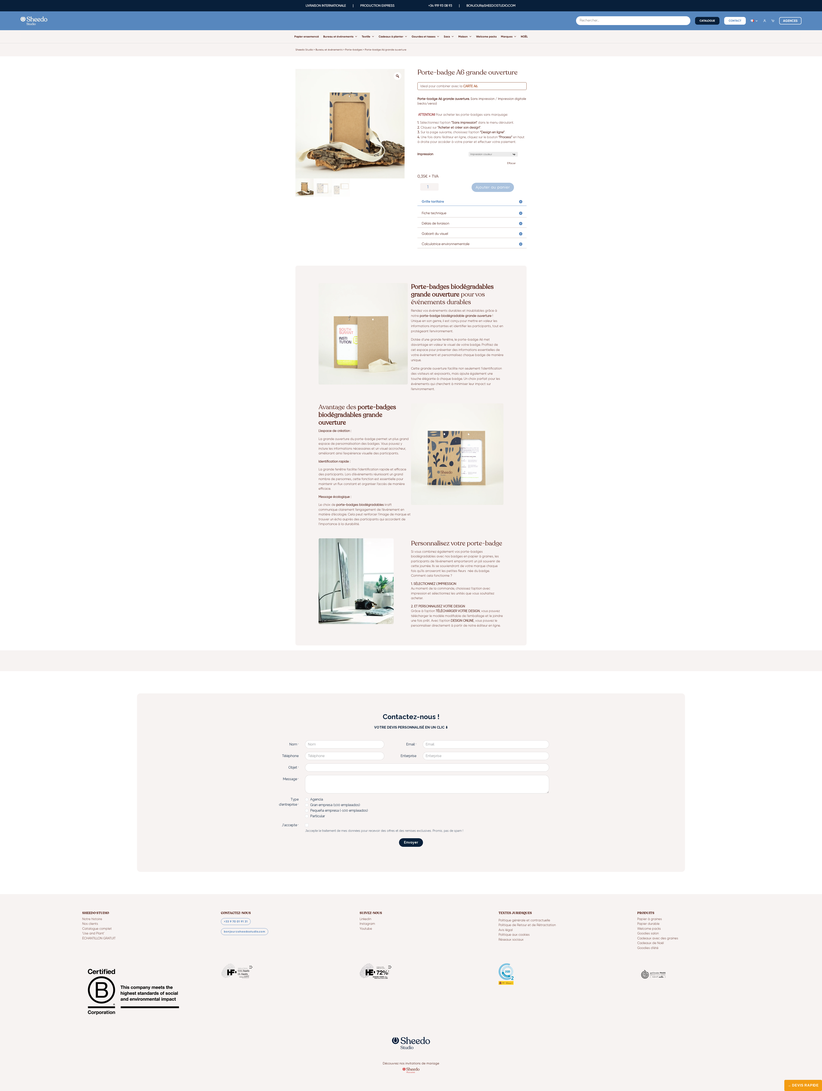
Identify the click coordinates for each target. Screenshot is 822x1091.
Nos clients (90, 923)
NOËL (524, 36)
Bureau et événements (338, 36)
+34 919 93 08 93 (440, 5)
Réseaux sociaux (511, 939)
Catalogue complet (97, 928)
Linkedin (365, 919)
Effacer (511, 163)
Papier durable (648, 923)
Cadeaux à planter (391, 36)
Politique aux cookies (514, 934)
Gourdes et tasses (423, 36)
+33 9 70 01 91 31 (236, 921)
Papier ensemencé (306, 36)
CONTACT (735, 20)
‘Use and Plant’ (93, 933)
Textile (366, 36)
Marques (506, 36)
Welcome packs (486, 36)
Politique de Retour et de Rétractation (527, 925)
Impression (425, 154)
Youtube (366, 928)
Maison (463, 36)
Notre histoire (92, 919)
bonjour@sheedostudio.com (244, 931)
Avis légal (506, 930)
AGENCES (790, 21)
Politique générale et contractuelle (524, 920)
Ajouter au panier (493, 187)
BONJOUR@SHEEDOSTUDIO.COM (490, 5)
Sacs (447, 36)
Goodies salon (648, 933)
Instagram (367, 923)
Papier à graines (649, 919)
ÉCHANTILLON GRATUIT (99, 938)
